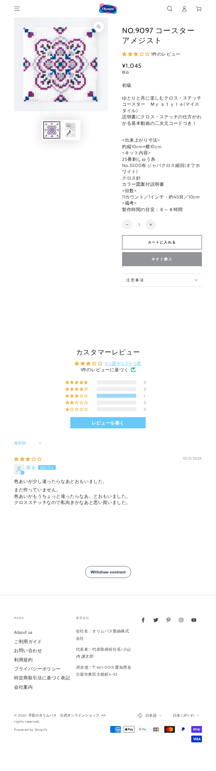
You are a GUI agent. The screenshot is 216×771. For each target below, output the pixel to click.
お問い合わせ (28, 650)
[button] (169, 9)
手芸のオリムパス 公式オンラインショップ (63, 715)
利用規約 (23, 660)
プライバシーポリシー (37, 668)
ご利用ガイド (28, 641)
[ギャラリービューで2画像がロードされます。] (70, 130)
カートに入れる (162, 242)
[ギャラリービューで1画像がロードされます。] (51, 130)
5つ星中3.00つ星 (123, 363)
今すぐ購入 (162, 259)
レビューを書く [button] (108, 423)
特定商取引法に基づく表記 (42, 677)
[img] (28, 459)
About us (23, 632)
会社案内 (23, 687)
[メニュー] (17, 9)
